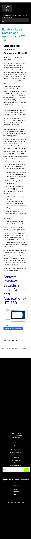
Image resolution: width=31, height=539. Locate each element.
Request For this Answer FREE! (13, 328)
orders (22, 502)
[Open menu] (3, 21)
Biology (3, 348)
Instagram (16, 491)
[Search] (26, 470)
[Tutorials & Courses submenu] (21, 465)
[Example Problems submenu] (21, 452)
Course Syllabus (14, 348)
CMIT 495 (8, 348)
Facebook (16, 489)
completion (14, 265)
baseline (17, 63)
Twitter (16, 494)
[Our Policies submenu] (19, 460)
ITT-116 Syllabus (22, 348)
